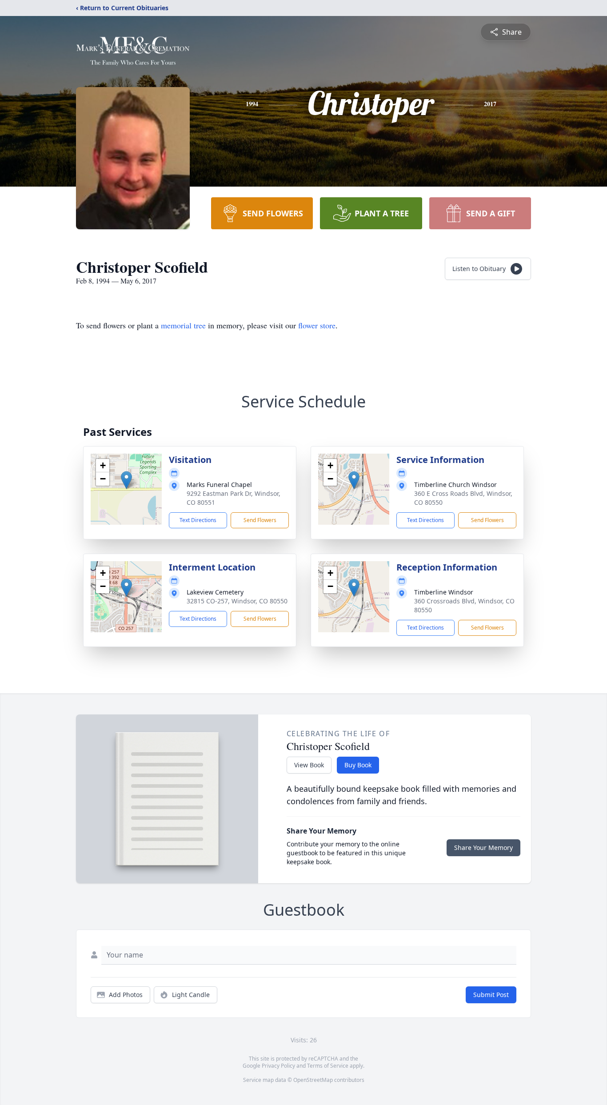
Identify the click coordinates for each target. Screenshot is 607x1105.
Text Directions (198, 520)
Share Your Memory (483, 847)
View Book (309, 765)
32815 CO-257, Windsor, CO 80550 (237, 601)
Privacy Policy (278, 1065)
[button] (126, 480)
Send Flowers (260, 520)
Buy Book (357, 765)
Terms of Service (327, 1065)
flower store (316, 325)
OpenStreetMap (313, 1080)
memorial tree (183, 325)
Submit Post (491, 994)
